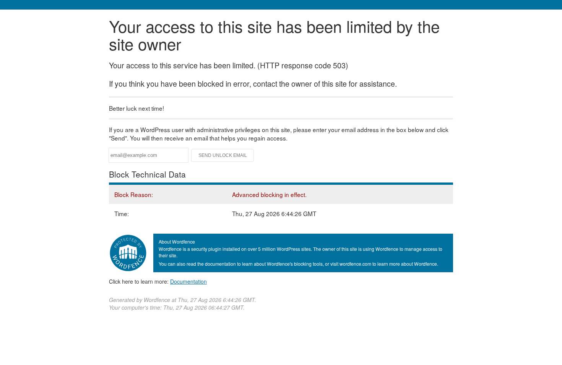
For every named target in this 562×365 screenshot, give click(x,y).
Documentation (188, 281)
